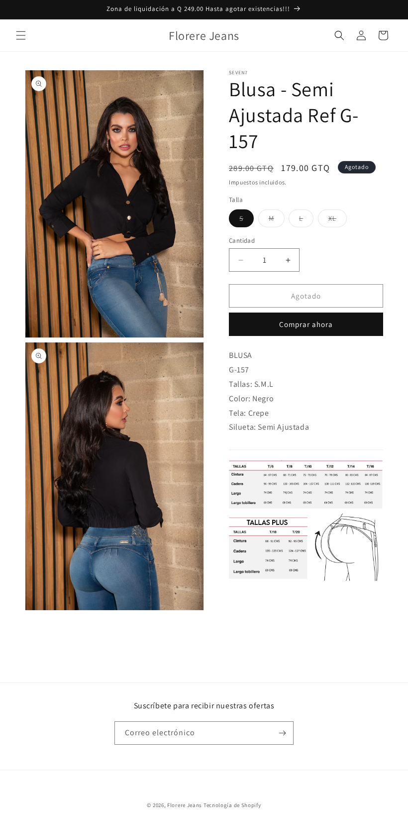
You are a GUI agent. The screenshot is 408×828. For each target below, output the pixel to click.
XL (337, 220)
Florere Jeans (184, 805)
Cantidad (242, 240)
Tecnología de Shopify (232, 805)
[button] (21, 35)
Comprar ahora (306, 324)
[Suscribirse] (282, 733)
